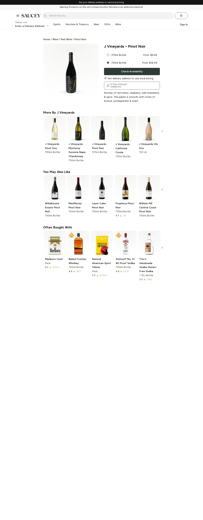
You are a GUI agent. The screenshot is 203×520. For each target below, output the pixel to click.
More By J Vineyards (58, 112)
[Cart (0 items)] (181, 15)
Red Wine (66, 39)
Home (46, 39)
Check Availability (132, 71)
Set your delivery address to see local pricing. (101, 2)
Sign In (184, 24)
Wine (55, 39)
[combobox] (109, 15)
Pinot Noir (81, 39)
